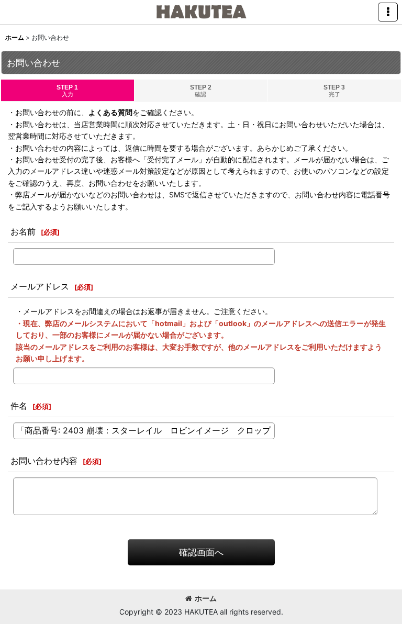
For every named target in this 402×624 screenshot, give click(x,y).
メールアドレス (39, 286)
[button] (388, 12)
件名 (18, 405)
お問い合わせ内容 (43, 460)
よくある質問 (110, 112)
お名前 (23, 231)
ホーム (206, 598)
